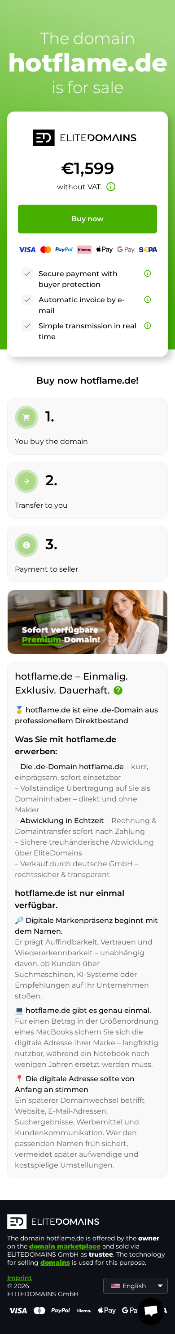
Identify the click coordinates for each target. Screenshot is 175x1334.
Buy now (87, 219)
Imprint (19, 1278)
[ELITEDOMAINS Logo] (87, 1222)
